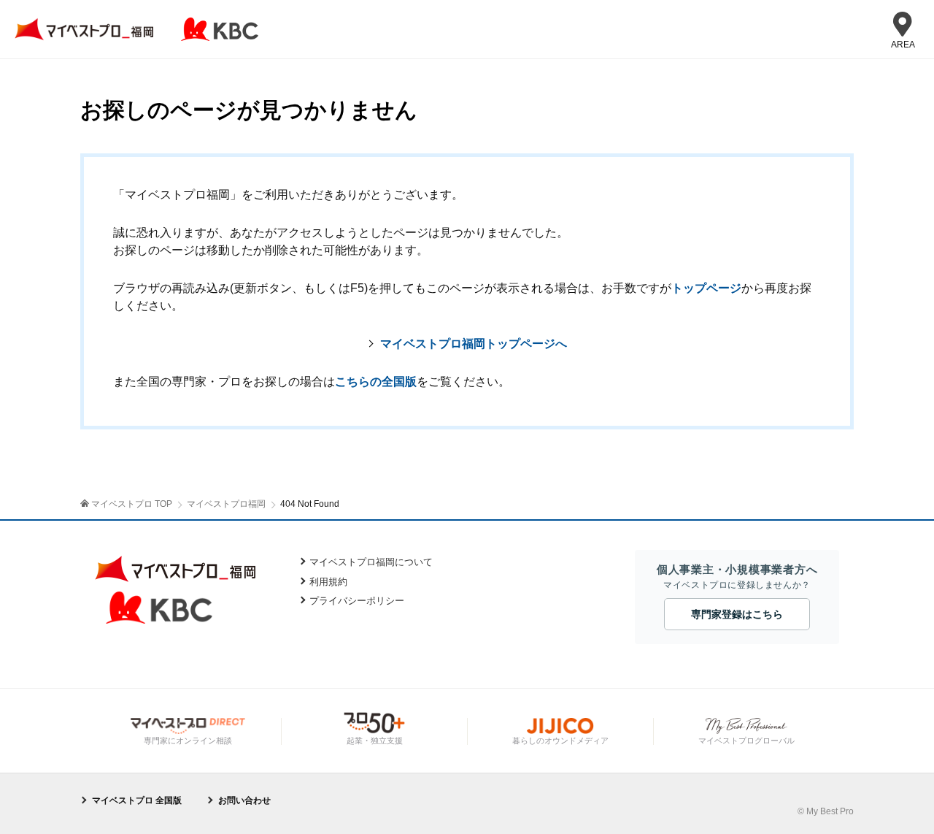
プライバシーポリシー (356, 600)
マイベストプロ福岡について (371, 561)
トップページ (706, 288)
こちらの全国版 (376, 381)
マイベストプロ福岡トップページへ (473, 343)
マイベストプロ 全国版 (137, 800)
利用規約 (328, 581)
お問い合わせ (244, 800)
